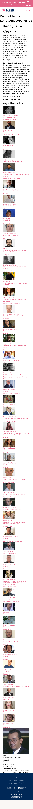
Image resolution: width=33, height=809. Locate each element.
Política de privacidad (19, 792)
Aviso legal (10, 792)
